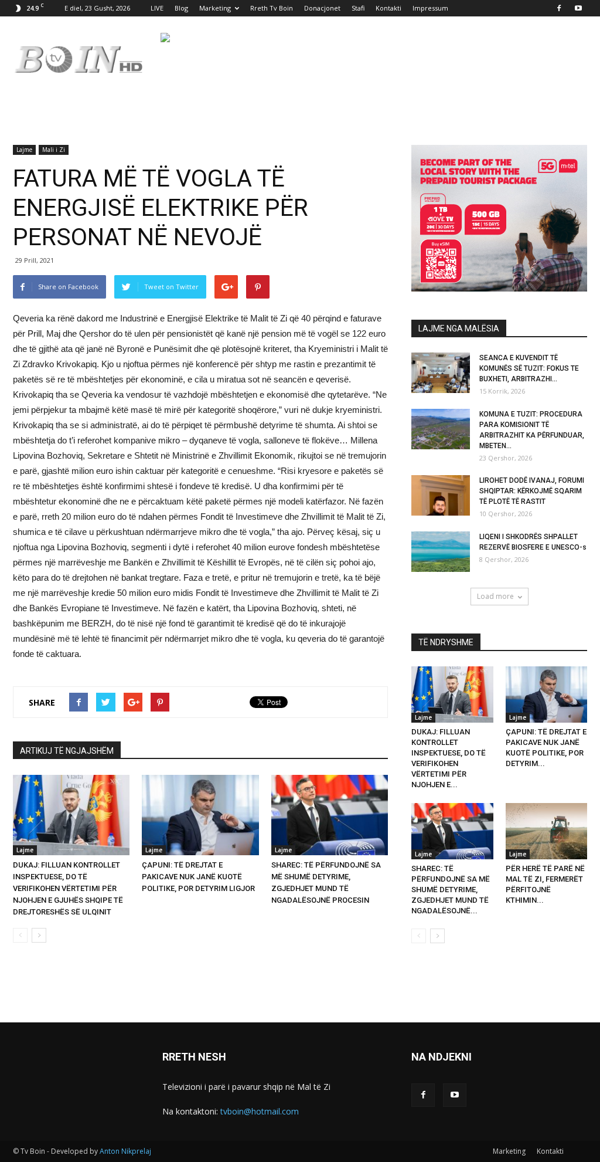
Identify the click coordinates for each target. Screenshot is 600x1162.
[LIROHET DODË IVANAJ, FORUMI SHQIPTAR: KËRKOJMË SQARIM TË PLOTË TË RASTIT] (440, 495)
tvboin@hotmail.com (259, 1111)
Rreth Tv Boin (271, 8)
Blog (181, 8)
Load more (495, 596)
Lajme (24, 149)
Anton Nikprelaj (125, 1151)
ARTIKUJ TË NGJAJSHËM (67, 751)
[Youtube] (578, 8)
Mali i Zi (53, 149)
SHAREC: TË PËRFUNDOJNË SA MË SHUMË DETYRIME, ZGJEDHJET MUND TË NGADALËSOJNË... (450, 889)
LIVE (157, 8)
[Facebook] (559, 8)
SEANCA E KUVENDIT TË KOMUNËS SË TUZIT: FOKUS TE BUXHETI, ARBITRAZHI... (529, 368)
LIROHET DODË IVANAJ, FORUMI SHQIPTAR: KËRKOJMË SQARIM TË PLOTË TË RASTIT (531, 491)
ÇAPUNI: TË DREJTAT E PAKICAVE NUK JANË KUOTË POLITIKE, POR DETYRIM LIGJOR (198, 877)
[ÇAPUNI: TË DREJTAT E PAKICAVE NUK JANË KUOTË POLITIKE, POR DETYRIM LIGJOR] (200, 815)
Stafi (358, 8)
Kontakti (388, 8)
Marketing (215, 8)
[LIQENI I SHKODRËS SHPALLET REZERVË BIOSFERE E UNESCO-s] (440, 551)
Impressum (430, 8)
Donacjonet (322, 8)
